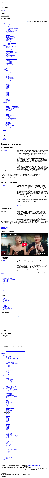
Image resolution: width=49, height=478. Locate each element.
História (7, 40)
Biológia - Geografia (10, 115)
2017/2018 (8, 95)
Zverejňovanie (6, 124)
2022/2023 (8, 88)
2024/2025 (8, 86)
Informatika (8, 117)
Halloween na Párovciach (8, 278)
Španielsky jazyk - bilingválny (12, 106)
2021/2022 (8, 90)
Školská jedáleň (9, 127)
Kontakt (4, 130)
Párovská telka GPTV (10, 82)
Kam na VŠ (8, 54)
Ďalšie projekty (9, 72)
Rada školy (8, 35)
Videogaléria (8, 123)
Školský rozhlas (9, 80)
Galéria (4, 120)
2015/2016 (8, 96)
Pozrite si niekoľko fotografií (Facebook (9, 179)
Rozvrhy (7, 47)
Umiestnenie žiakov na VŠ (11, 55)
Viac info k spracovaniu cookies (33, 465)
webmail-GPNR (36, 21)
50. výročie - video (12, 43)
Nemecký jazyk (9, 109)
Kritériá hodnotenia (9, 53)
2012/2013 (8, 99)
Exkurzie (7, 75)
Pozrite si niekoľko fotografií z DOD (24, 272)
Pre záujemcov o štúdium (8, 57)
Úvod (4, 138)
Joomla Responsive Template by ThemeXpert (15, 351)
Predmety (5, 102)
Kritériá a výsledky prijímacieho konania (14, 396)
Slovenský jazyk (9, 103)
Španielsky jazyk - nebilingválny (12, 107)
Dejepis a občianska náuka (11, 118)
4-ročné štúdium (9, 61)
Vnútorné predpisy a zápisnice (12, 32)
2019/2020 (8, 92)
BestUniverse (8, 348)
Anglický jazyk (9, 104)
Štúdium (4, 45)
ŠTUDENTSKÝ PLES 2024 (9, 279)
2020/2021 (8, 91)
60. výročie (10, 41)
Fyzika (7, 112)
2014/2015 (8, 98)
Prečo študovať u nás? (10, 60)
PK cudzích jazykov (10, 108)
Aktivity (4, 69)
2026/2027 (8, 84)
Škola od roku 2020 (10, 125)
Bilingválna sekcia (9, 51)
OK (8, 15)
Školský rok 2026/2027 (13, 27)
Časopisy (7, 79)
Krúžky (4, 305)
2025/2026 (8, 85)
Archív (7, 128)
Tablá (9, 44)
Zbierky (7, 74)
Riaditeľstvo (8, 24)
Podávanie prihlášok (10, 64)
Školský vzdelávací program (11, 52)
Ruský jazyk (8, 110)
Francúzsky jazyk (9, 111)
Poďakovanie (5, 281)
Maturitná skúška (9, 49)
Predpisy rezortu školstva (11, 31)
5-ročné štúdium (9, 62)
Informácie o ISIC (9, 39)
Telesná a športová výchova (11, 119)
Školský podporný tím (12, 30)
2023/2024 (8, 87)
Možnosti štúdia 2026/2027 (11, 59)
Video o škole (8, 68)
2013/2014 (8, 100)
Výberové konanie (9, 38)
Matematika (8, 116)
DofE (7, 70)
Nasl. (4, 291)
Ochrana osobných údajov (11, 37)
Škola (4, 23)
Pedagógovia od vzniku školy (14, 359)
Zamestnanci (8, 25)
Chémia (7, 114)
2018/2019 (8, 93)
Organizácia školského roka (11, 46)
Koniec (4, 292)
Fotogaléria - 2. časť (5, 228)
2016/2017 (8, 94)
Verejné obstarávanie (10, 36)
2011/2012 (8, 101)
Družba (7, 76)
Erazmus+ (8, 71)
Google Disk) (20, 179)
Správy (7, 33)
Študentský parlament (10, 78)
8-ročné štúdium (9, 63)
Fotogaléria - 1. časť (5, 227)
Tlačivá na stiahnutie (10, 56)
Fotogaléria (8, 122)
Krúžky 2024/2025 (9, 77)
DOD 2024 (5, 280)
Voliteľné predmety (9, 48)
